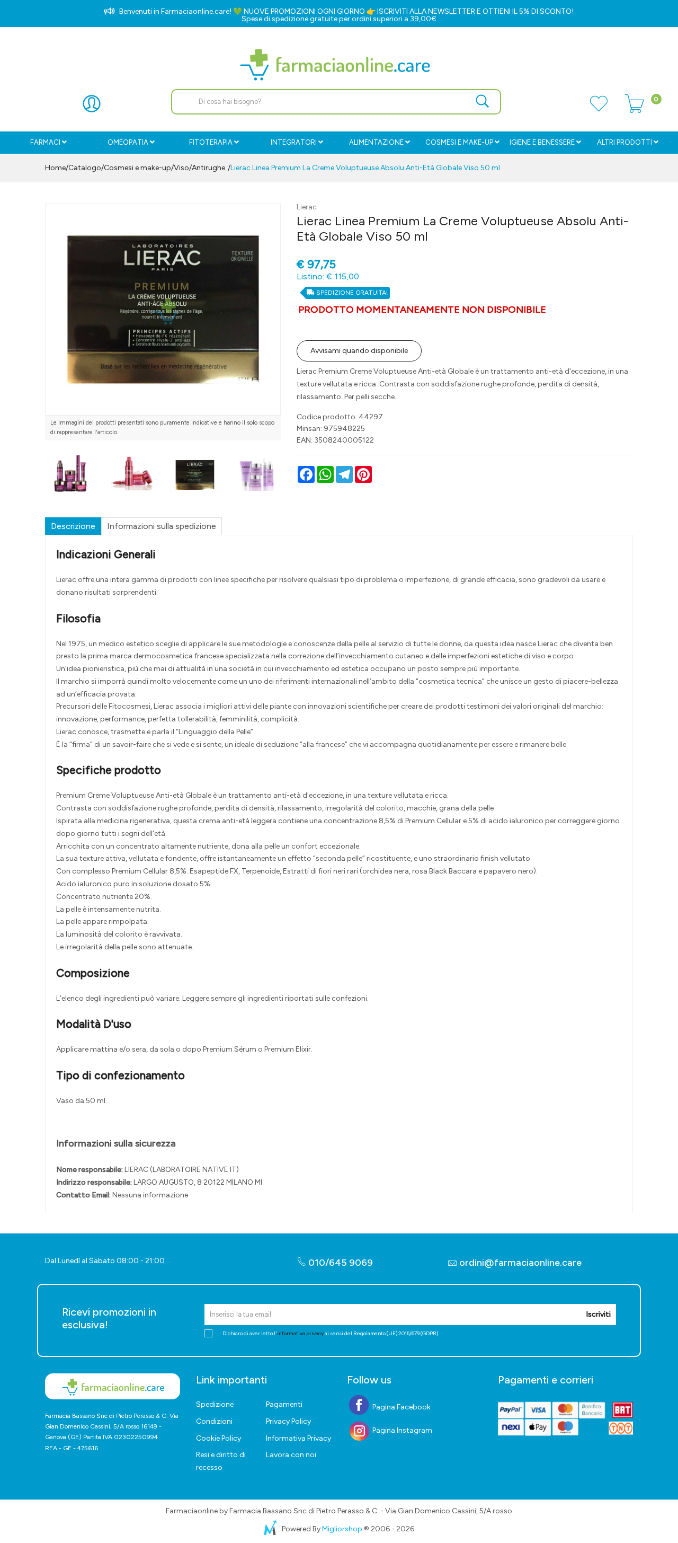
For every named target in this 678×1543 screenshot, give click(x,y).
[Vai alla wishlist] (598, 109)
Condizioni (214, 1421)
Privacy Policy (288, 1421)
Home (55, 167)
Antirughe (208, 167)
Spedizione (215, 1404)
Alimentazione (376, 142)
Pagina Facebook (401, 1407)
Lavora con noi (291, 1454)
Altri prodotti (624, 142)
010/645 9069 (339, 1262)
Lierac (307, 206)
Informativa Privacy (298, 1438)
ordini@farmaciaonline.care (520, 1262)
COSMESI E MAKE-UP (459, 142)
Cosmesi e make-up (137, 167)
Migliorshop (342, 1528)
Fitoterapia (211, 142)
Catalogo (84, 167)
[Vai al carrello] (634, 109)
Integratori (294, 142)
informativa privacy (300, 1333)
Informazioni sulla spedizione (161, 526)
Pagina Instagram (401, 1430)
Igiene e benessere (542, 142)
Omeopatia (128, 142)
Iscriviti (598, 1314)
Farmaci (45, 142)
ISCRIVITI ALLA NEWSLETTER (426, 11)
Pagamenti (284, 1404)
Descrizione (73, 526)
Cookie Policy (218, 1438)
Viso (181, 167)
